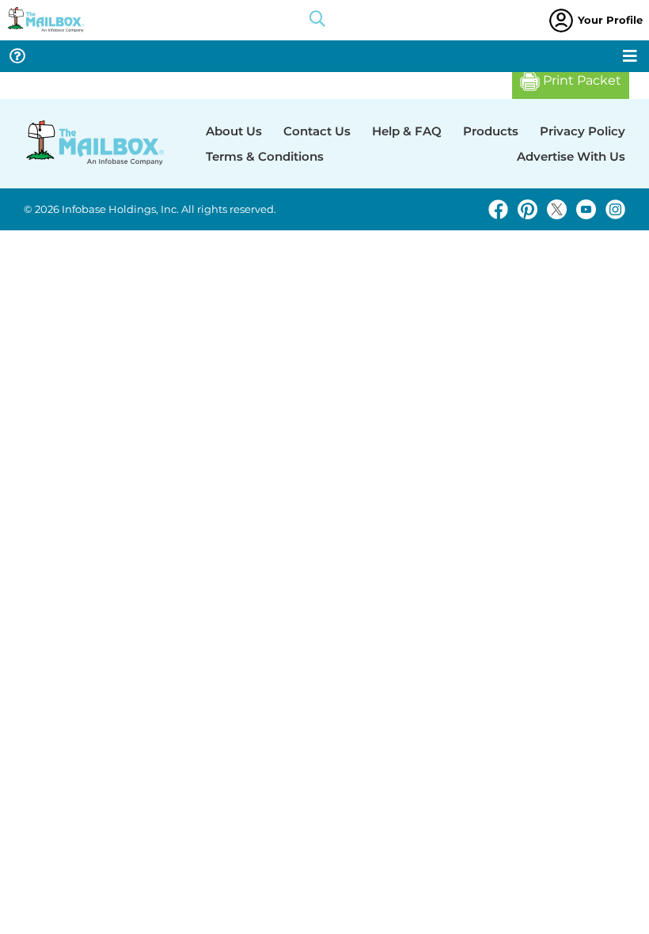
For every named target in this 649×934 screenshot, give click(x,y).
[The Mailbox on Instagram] (615, 209)
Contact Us (317, 131)
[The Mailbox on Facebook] (498, 209)
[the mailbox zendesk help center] (17, 56)
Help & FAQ (407, 131)
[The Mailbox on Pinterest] (527, 209)
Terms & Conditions (265, 156)
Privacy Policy (582, 131)
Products (490, 131)
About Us (234, 131)
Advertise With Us (571, 156)
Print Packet (580, 80)
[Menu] (630, 56)
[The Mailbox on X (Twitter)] (557, 209)
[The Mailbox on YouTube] (586, 209)
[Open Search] (317, 20)
